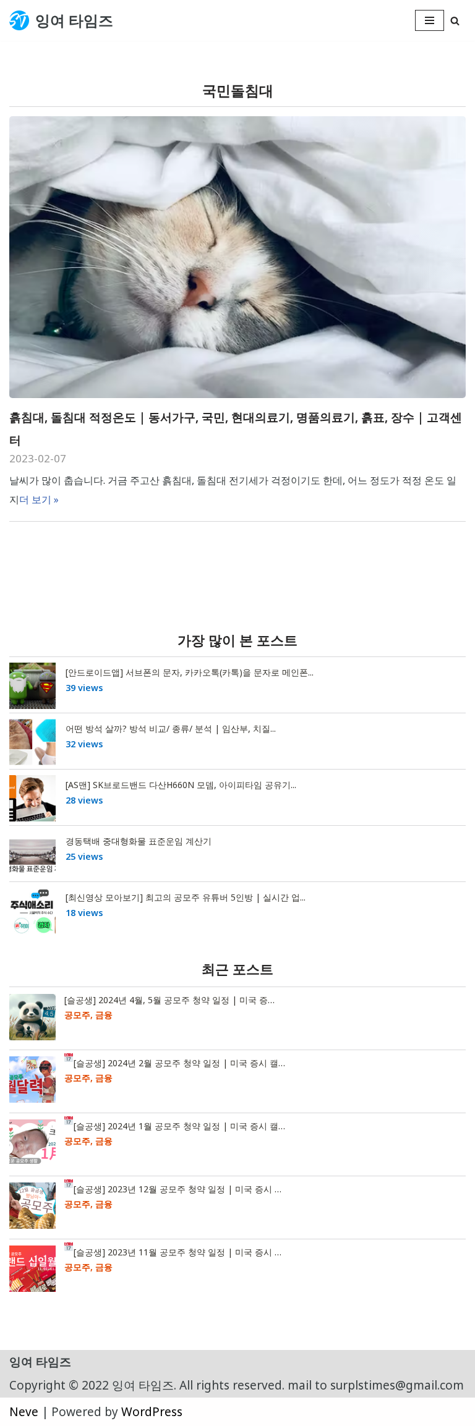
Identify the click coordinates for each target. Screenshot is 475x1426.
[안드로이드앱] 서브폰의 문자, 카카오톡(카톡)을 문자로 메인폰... (190, 672)
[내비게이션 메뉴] (429, 20)
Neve (23, 1412)
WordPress (151, 1412)
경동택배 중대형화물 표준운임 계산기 (139, 841)
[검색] (455, 20)
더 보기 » (39, 499)
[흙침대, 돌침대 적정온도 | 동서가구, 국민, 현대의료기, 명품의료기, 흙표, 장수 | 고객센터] (237, 257)
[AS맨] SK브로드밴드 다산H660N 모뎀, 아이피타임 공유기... (181, 785)
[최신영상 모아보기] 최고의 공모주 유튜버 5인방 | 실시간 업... (186, 897)
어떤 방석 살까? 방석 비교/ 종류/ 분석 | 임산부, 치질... (171, 728)
